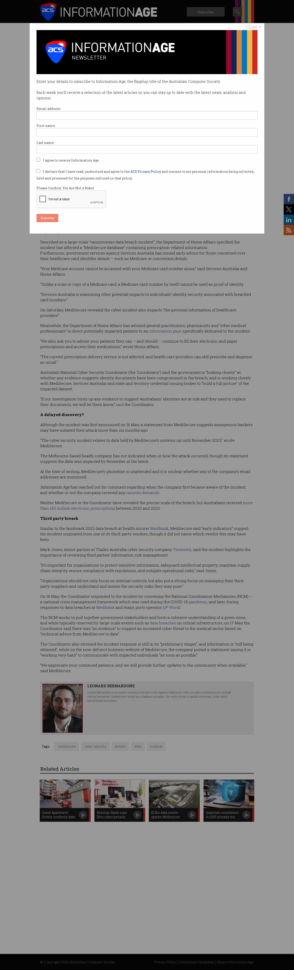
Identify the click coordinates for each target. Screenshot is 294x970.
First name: (46, 125)
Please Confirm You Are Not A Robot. (66, 188)
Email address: (49, 108)
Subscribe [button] (47, 218)
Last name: (45, 142)
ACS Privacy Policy (146, 171)
